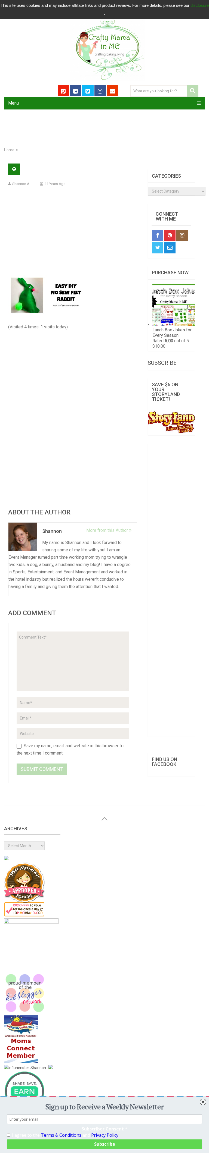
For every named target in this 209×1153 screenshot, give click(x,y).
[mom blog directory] (24, 915)
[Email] (170, 247)
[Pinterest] (170, 235)
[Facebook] (157, 235)
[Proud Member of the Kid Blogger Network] (24, 1012)
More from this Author (107, 530)
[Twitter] (157, 247)
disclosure (199, 5)
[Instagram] (182, 235)
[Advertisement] (72, 230)
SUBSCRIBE (162, 363)
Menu (13, 103)
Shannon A (20, 184)
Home (9, 150)
